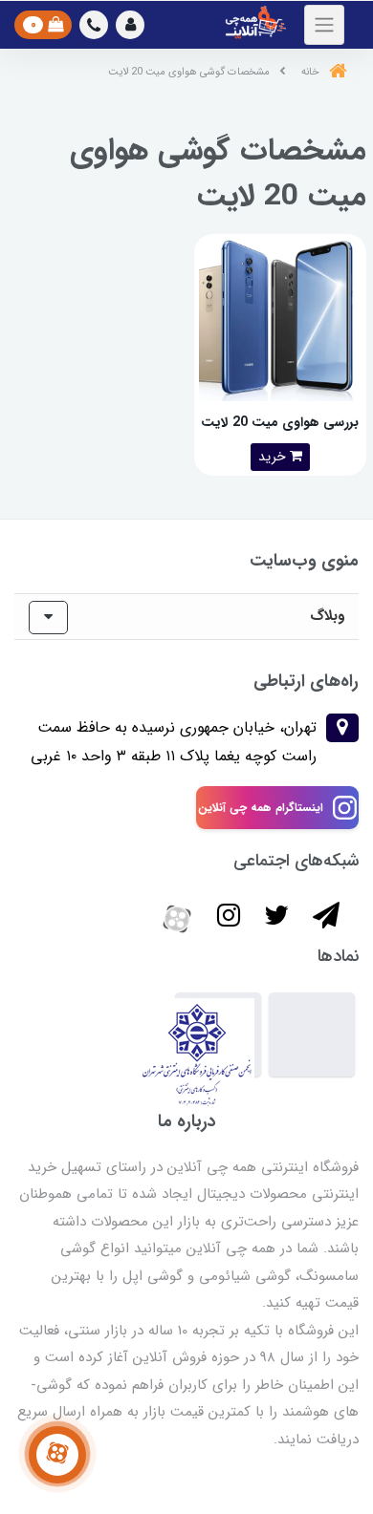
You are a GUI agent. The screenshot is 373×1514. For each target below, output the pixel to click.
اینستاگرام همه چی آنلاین (260, 808)
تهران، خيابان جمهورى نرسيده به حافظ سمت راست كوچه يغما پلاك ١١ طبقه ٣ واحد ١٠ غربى (174, 741)
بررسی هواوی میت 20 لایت (280, 422)
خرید (274, 456)
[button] (130, 25)
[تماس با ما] (57, 1454)
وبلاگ (327, 616)
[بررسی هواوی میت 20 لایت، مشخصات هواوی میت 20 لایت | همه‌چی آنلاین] (280, 319)
